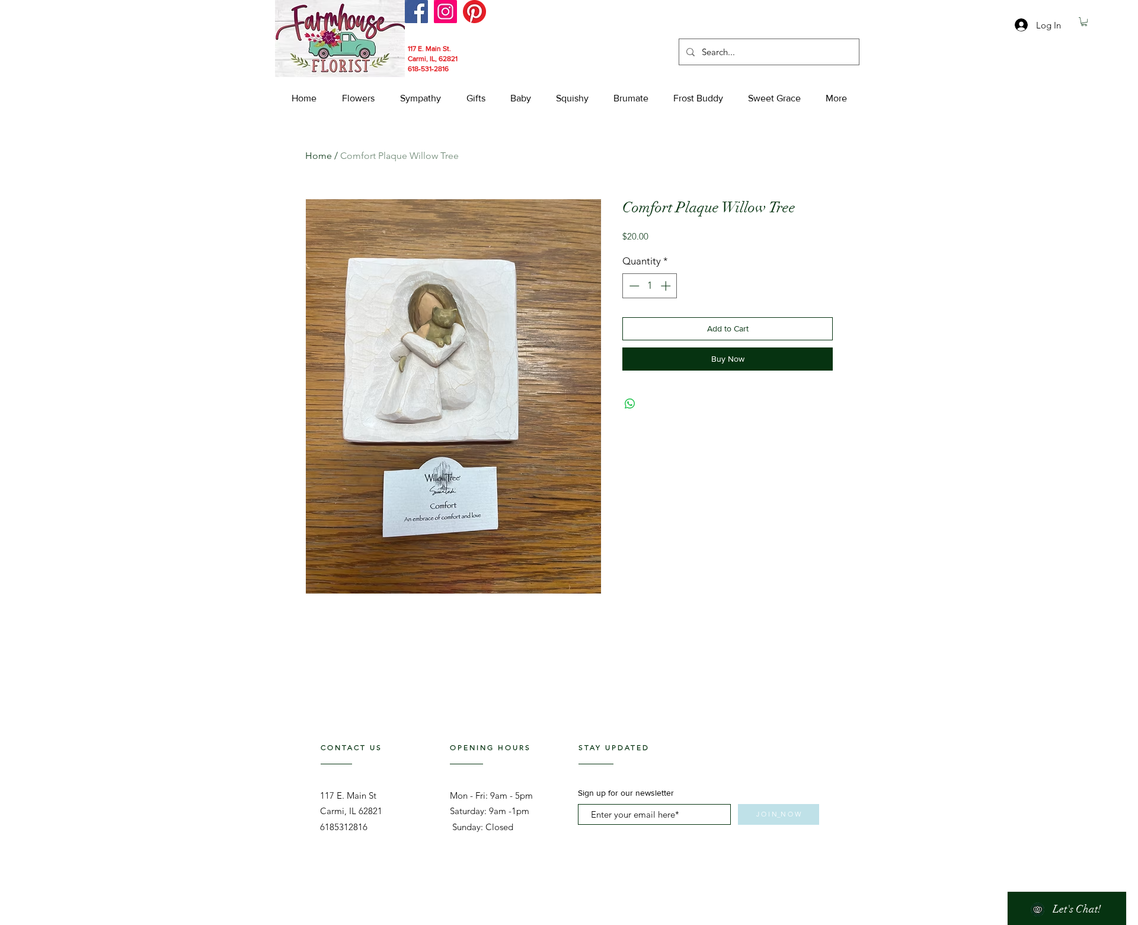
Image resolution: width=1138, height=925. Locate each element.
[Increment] (667, 286)
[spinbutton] (650, 286)
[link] (1084, 21)
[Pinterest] (474, 11)
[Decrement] (633, 286)
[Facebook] (416, 11)
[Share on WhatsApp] (630, 404)
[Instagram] (445, 11)
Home (318, 155)
